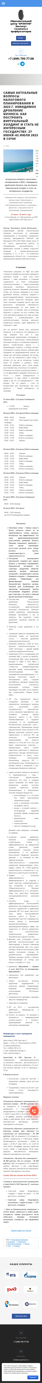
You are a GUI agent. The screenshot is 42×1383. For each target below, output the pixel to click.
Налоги (27, 1244)
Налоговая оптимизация (20, 1240)
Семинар (17, 1246)
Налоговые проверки (15, 1244)
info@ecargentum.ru (21, 1360)
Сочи (9, 1246)
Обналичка (22, 1242)
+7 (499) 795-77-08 (21, 59)
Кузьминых (11, 1242)
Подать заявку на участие (21, 1231)
